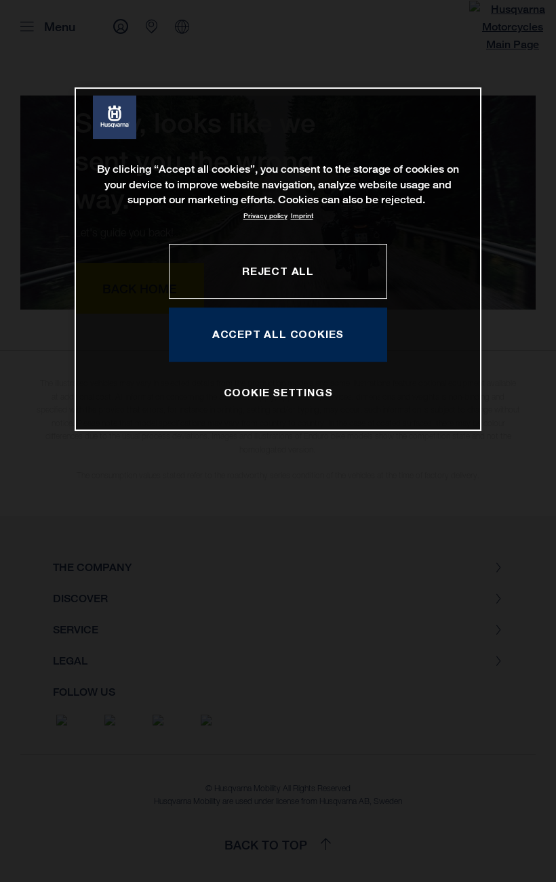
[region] (278, 259)
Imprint (302, 216)
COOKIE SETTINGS (278, 392)
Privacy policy (265, 216)
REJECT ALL (278, 271)
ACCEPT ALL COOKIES (278, 334)
